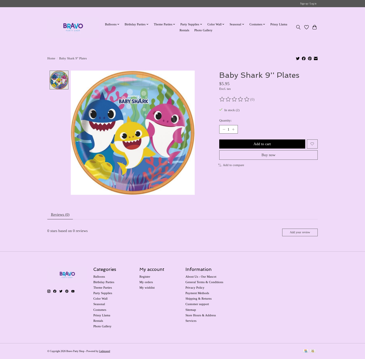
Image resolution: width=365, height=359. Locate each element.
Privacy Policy (194, 287)
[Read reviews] (234, 99)
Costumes (99, 309)
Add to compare (233, 165)
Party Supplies (102, 293)
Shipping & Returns (198, 298)
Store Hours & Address (200, 315)
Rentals (184, 30)
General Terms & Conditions (204, 282)
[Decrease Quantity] (224, 129)
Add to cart (262, 144)
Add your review (300, 232)
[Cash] (312, 351)
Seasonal (99, 304)
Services (190, 320)
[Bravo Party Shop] (73, 27)
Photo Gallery (203, 30)
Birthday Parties (103, 282)
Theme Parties (102, 287)
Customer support (197, 304)
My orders (146, 282)
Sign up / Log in (308, 3)
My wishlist (147, 287)
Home (51, 58)
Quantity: (225, 120)
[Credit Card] (305, 351)
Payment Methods (197, 293)
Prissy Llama (278, 24)
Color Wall (100, 298)
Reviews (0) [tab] (60, 214)
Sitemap (190, 309)
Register (144, 276)
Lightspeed (104, 351)
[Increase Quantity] (233, 129)
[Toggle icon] (298, 27)
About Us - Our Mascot (200, 276)
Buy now (268, 155)
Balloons (99, 276)
